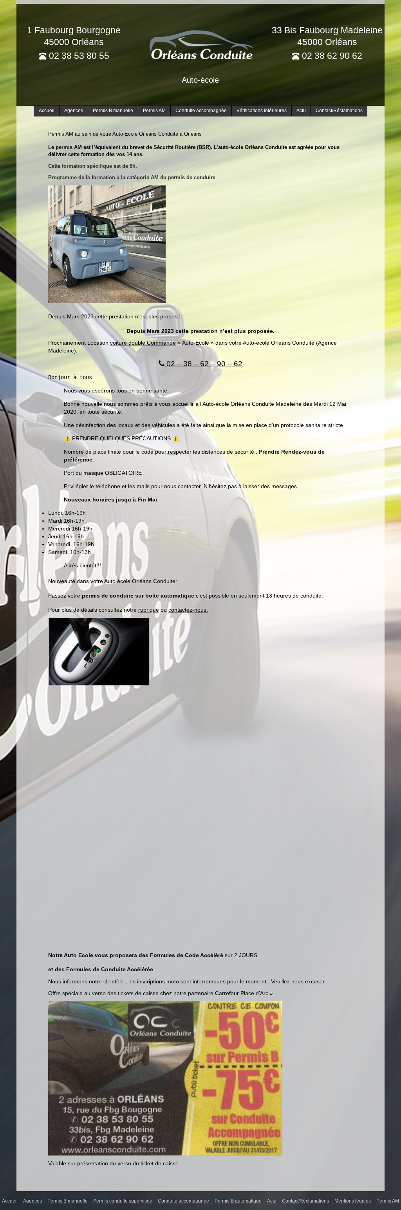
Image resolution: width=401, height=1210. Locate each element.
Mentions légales (352, 1201)
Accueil (46, 110)
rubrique (148, 610)
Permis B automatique (238, 1201)
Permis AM (154, 110)
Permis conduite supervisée (122, 1201)
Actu (301, 110)
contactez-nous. (188, 610)
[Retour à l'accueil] (200, 44)
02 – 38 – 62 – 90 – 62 (203, 364)
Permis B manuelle (113, 110)
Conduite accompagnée (201, 110)
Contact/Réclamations (339, 110)
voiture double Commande (143, 343)
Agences (73, 110)
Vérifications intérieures (262, 110)
